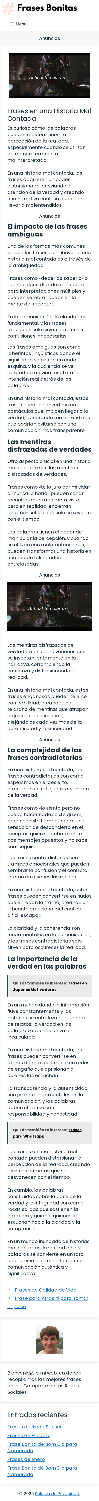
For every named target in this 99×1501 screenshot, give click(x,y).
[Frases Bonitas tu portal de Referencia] (39, 8)
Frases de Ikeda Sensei (34, 1427)
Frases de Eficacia (28, 1435)
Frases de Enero (26, 1459)
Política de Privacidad (57, 1493)
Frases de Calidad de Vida (46, 1290)
